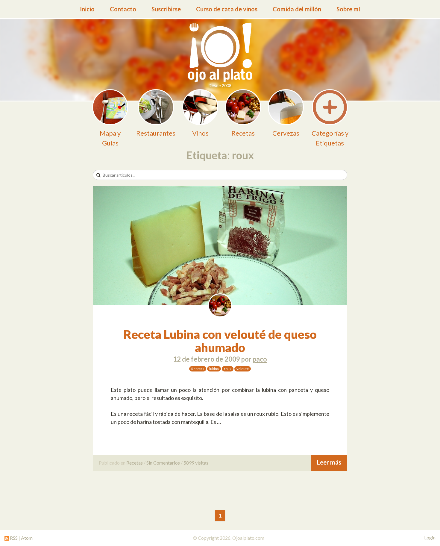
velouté (242, 368)
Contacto (123, 9)
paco (260, 359)
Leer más (329, 462)
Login (430, 537)
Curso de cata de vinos (226, 9)
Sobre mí (348, 9)
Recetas (197, 368)
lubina (214, 368)
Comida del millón (297, 9)
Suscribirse (166, 9)
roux (227, 368)
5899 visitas (195, 462)
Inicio (87, 9)
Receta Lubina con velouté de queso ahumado (220, 341)
